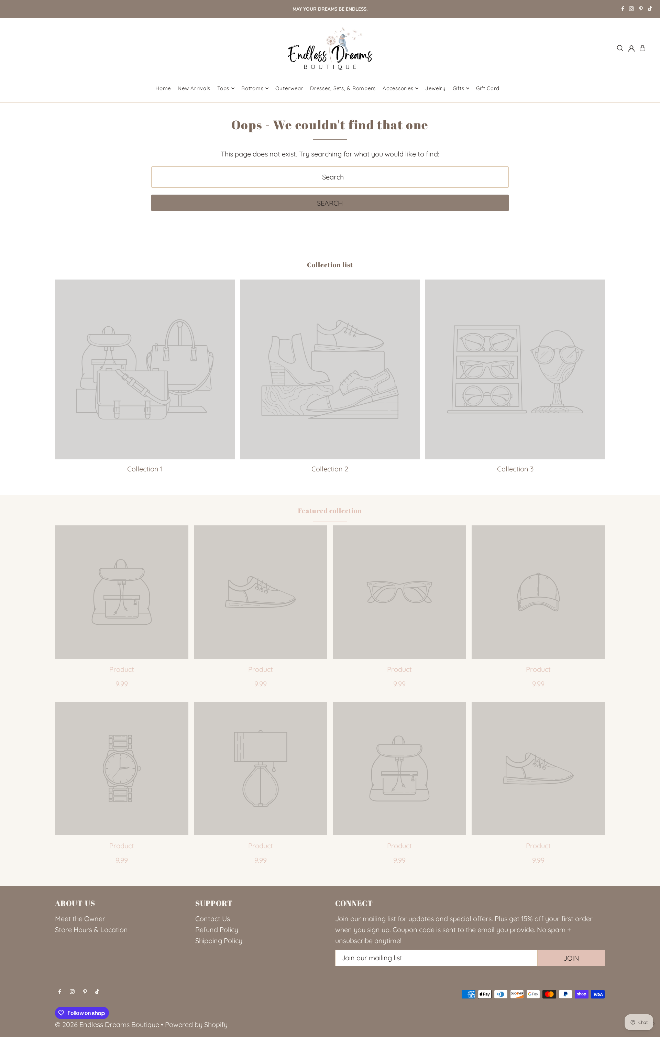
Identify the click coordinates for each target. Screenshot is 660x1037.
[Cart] (642, 48)
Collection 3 (515, 469)
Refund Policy (216, 929)
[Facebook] (623, 9)
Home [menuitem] (163, 88)
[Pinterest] (641, 9)
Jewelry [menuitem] (435, 88)
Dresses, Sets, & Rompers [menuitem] (343, 88)
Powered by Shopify (196, 1024)
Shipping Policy (218, 940)
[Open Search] (620, 48)
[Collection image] (145, 369)
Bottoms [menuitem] (252, 88)
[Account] (631, 48)
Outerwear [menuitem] (289, 88)
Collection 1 (145, 469)
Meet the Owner (80, 918)
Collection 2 (329, 469)
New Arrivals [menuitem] (194, 88)
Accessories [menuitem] (398, 88)
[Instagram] (631, 9)
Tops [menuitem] (223, 88)
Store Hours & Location (91, 929)
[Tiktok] (650, 9)
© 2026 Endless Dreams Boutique (107, 1024)
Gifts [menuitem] (458, 88)
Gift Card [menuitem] (487, 88)
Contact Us (212, 918)
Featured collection (330, 510)
